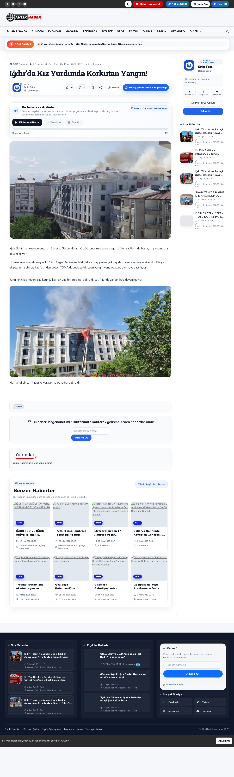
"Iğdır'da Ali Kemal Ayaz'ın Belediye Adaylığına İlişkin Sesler (120, 699)
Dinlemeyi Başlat (29, 122)
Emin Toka (53, 64)
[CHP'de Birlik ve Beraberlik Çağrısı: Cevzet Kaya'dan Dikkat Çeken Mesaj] (186, 158)
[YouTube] (24, 4)
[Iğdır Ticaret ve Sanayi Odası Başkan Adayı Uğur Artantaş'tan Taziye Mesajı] (186, 136)
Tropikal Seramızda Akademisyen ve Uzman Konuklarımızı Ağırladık (31, 590)
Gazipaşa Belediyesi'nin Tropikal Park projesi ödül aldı (70, 590)
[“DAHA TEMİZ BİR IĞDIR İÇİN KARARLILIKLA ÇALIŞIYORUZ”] (186, 199)
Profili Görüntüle (205, 102)
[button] (195, 31)
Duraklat (55, 122)
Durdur (76, 122)
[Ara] (227, 31)
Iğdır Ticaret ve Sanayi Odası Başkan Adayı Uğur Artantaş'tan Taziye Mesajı (209, 131)
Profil (115, 87)
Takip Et (205, 111)
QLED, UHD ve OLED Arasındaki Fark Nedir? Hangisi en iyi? (120, 656)
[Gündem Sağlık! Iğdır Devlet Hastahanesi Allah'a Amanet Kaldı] (92, 676)
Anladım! (224, 741)
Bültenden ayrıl (174, 684)
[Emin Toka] (189, 66)
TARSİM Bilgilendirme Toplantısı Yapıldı (70, 533)
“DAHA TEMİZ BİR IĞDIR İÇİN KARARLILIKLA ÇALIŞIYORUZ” (209, 194)
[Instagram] (19, 4)
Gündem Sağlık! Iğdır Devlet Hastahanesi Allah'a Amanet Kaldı (123, 676)
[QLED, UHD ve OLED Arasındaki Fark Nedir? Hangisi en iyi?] (92, 656)
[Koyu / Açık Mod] (128, 4)
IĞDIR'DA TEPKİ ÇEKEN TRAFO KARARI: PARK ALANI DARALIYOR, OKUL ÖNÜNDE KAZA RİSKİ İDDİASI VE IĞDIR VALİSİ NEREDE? (209, 215)
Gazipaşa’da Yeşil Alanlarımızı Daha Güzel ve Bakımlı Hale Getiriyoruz (149, 590)
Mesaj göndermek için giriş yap (148, 87)
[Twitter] (13, 4)
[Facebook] (7, 4)
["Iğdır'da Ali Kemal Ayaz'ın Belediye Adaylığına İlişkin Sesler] (92, 700)
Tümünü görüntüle (149, 484)
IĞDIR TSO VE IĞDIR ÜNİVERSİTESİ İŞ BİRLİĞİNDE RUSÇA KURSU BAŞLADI (30, 536)
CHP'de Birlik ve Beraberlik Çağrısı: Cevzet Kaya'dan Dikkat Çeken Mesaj (210, 152)
